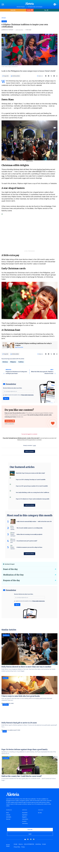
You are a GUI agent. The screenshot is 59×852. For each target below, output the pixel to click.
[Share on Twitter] (51, 76)
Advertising (25, 823)
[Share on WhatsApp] (56, 76)
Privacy (23, 847)
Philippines (13, 362)
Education (5, 678)
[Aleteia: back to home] (29, 3)
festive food (41, 169)
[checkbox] (3, 395)
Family (4, 731)
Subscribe (13, 10)
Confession (6, 758)
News (7, 812)
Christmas (5, 362)
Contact (44, 844)
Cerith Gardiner (19, 30)
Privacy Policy (17, 847)
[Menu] (8, 4)
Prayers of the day (11, 580)
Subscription (25, 819)
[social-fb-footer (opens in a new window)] (28, 839)
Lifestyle (4, 18)
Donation (24, 821)
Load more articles (29, 505)
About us (21, 844)
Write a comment (29, 451)
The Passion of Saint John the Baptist (35, 6)
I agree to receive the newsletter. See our (19, 395)
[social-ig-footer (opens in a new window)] (34, 839)
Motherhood (6, 635)
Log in (34, 445)
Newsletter (25, 812)
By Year (40, 812)
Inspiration (5, 704)
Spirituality (8, 817)
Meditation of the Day (13, 575)
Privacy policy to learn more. (27, 395)
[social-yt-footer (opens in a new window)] (25, 839)
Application (24, 815)
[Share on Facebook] (45, 76)
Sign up (6, 398)
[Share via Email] (54, 76)
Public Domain (29, 161)
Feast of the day (10, 569)
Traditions (21, 362)
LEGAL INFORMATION (29, 844)
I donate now (9, 421)
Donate (29, 10)
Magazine (24, 817)
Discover (8, 819)
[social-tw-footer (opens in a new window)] (31, 839)
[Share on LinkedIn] (48, 76)
